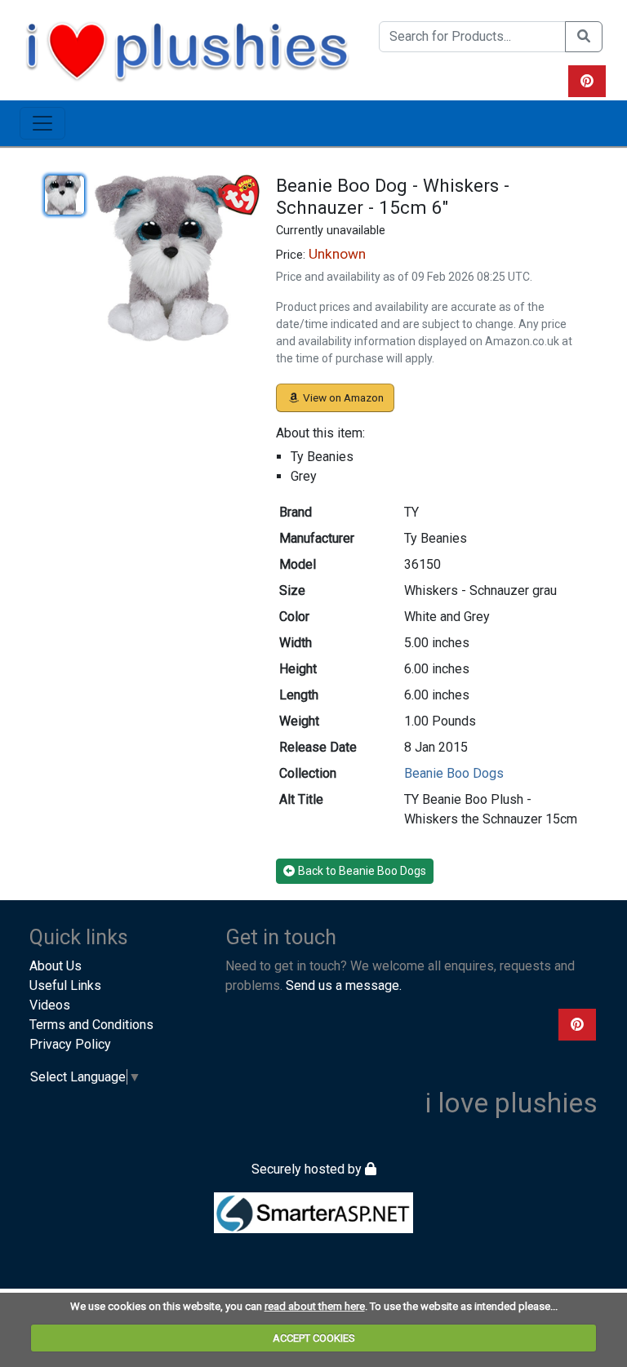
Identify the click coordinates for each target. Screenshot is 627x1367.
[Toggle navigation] (42, 123)
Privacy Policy (70, 1044)
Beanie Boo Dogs (454, 773)
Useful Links (65, 985)
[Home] (187, 48)
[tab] (64, 195)
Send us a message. (344, 985)
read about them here (315, 1306)
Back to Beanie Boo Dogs (362, 870)
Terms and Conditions (91, 1024)
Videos (49, 1005)
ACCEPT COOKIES (314, 1338)
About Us (55, 966)
